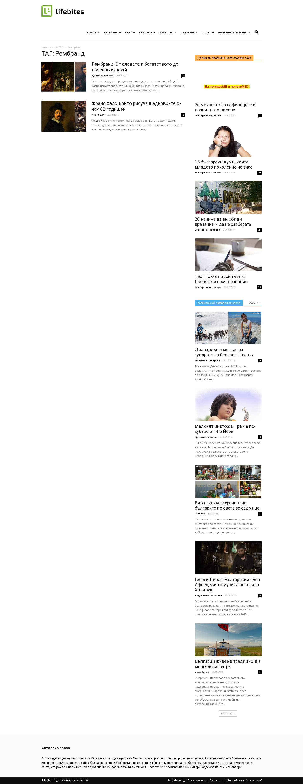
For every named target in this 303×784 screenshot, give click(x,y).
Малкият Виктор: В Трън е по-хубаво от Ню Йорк (225, 429)
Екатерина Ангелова (208, 115)
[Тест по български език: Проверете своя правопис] (228, 254)
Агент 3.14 (98, 114)
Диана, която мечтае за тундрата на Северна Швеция (224, 352)
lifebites (200, 513)
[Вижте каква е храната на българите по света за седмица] (228, 481)
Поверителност (197, 780)
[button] (257, 32)
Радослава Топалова (208, 595)
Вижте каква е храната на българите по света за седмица (227, 505)
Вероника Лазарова (207, 229)
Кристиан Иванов (206, 436)
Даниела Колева (102, 75)
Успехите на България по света (218, 303)
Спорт (206, 32)
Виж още (226, 713)
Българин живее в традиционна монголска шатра (228, 664)
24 (259, 172)
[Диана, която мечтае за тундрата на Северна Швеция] (228, 327)
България (111, 32)
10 (259, 287)
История (145, 32)
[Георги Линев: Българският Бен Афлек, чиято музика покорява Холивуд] (228, 557)
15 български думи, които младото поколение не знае (223, 164)
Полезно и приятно (232, 32)
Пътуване (187, 32)
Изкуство (166, 32)
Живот (91, 32)
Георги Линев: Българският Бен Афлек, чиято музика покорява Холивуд (227, 584)
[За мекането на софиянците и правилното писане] (228, 83)
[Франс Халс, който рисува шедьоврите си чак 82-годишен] (63, 116)
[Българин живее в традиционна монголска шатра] (228, 639)
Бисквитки (216, 780)
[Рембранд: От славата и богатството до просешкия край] (63, 76)
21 (259, 229)
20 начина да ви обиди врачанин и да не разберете (223, 222)
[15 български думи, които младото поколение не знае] (228, 140)
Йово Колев (202, 672)
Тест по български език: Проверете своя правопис (221, 279)
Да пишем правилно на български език (224, 58)
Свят (128, 32)
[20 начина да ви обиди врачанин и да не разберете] (228, 197)
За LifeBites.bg (176, 780)
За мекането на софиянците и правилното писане (225, 107)
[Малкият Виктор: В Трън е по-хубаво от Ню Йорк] (228, 404)
